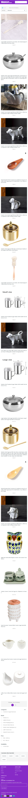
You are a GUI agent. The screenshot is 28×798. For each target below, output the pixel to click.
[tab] (2, 8)
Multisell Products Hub (8, 732)
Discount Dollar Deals (8, 725)
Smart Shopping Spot (8, 722)
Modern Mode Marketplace (9, 727)
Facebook (3, 777)
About (2, 770)
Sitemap (16, 774)
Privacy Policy (17, 768)
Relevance (10, 10)
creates (16, 756)
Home (2, 768)
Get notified (4, 788)
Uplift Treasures (7, 729)
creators (23, 756)
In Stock (6, 746)
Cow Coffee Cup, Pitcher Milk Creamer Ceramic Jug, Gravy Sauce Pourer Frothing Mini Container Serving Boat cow (14, 351)
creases (4, 759)
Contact (2, 772)
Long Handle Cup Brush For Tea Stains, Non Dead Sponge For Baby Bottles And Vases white (14, 42)
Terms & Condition (18, 770)
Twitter (2, 779)
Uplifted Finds (6, 720)
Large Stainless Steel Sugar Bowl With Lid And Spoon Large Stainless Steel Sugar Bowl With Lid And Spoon (14, 419)
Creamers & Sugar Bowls (9, 711)
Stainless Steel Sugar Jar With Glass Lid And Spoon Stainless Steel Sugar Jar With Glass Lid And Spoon (14, 249)
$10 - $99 (6, 740)
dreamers (4, 756)
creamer (11, 756)
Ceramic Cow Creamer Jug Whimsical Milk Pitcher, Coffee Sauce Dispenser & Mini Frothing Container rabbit (14, 113)
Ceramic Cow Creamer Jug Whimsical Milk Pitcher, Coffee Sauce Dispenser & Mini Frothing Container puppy (14, 215)
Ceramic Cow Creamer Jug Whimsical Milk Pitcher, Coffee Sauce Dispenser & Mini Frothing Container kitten (14, 524)
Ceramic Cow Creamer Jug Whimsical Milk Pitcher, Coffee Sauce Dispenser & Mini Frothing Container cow (14, 146)
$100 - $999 (6, 738)
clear (25, 709)
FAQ (16, 772)
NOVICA (6, 717)
